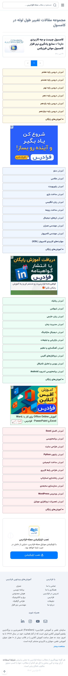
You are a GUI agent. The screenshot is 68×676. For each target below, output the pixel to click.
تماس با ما (51, 586)
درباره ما (50, 605)
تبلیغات (50, 601)
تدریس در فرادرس (51, 593)
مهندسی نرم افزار (19, 605)
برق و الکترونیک (18, 597)
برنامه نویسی (18, 590)
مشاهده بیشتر (59, 646)
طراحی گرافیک (19, 601)
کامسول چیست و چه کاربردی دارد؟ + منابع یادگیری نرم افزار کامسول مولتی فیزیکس (46, 44)
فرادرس (51, 597)
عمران (18, 586)
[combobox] (28, 5)
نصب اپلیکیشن (32, 555)
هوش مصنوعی (18, 593)
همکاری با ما (50, 590)
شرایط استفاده (9, 660)
